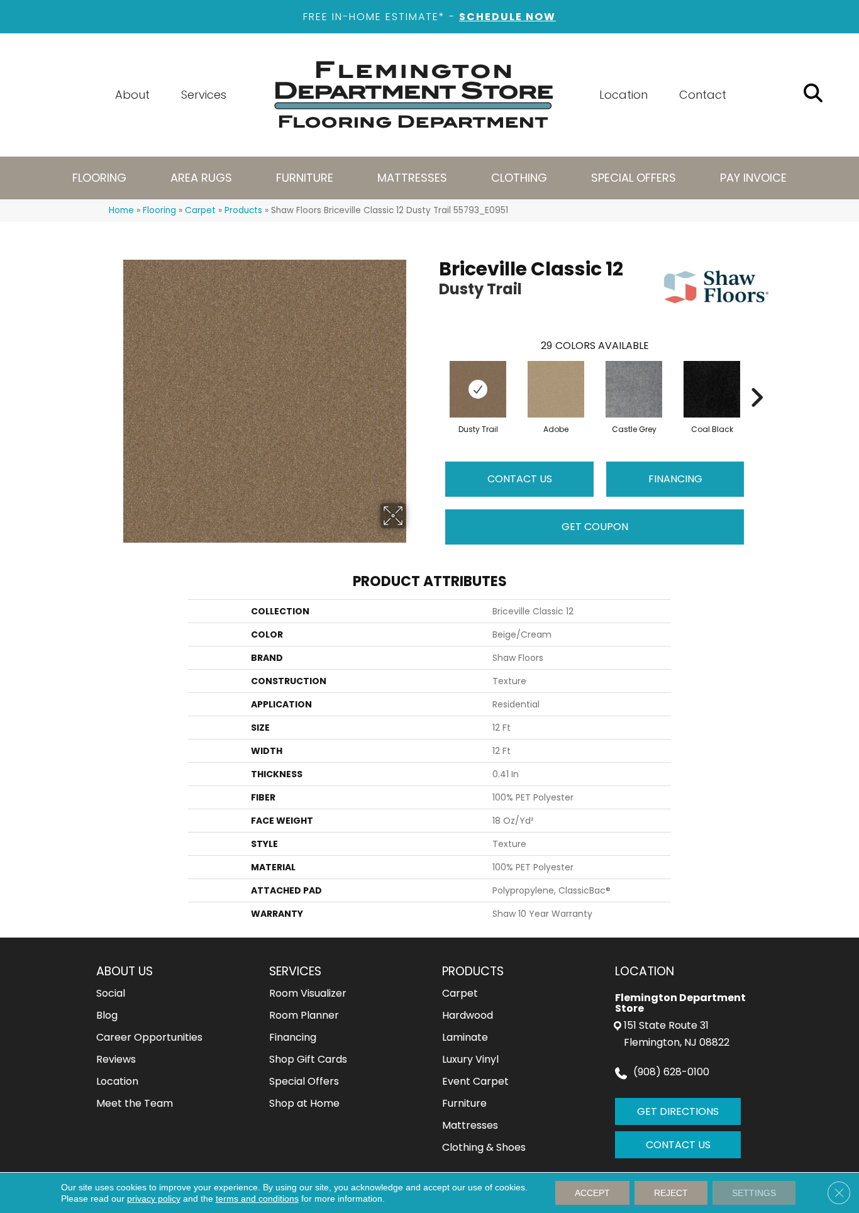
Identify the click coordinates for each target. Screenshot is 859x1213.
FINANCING (675, 479)
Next (756, 378)
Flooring (159, 210)
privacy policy (153, 1199)
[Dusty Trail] (477, 389)
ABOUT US (124, 971)
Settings (754, 1193)
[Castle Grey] (633, 389)
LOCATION (644, 971)
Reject (671, 1193)
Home (121, 210)
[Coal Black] (711, 389)
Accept (592, 1193)
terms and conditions (257, 1199)
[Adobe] (555, 389)
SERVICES (295, 971)
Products (243, 210)
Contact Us (519, 479)
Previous (432, 378)
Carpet (200, 210)
